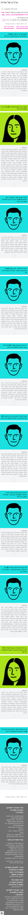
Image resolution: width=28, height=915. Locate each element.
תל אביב (20, 418)
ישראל (6, 199)
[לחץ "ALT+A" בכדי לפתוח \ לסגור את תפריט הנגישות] (2, 913)
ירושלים (23, 569)
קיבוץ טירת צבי (17, 650)
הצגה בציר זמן (9, 27)
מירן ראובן (24, 729)
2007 (7, 569)
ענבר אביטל (23, 416)
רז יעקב (24, 345)
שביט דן (24, 268)
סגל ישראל (23, 567)
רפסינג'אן (23, 36)
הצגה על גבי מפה (22, 27)
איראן (17, 36)
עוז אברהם (23, 493)
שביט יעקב (23, 197)
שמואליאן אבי (22, 34)
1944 (12, 36)
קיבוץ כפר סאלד (21, 270)
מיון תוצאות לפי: (22, 17)
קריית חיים (11, 199)
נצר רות (24, 648)
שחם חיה (24, 107)
